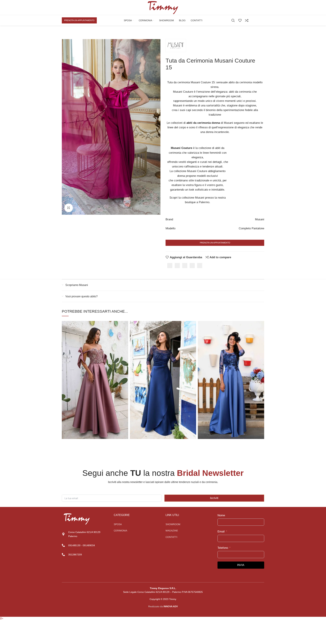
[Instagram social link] (262, 20)
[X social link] (177, 265)
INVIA (240, 565)
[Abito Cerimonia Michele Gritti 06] (231, 380)
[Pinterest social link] (184, 265)
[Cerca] (233, 20)
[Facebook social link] (259, 20)
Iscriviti (214, 498)
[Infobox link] (85, 545)
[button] (1, 618)
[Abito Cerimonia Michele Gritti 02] (95, 380)
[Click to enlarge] (68, 207)
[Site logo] (163, 7)
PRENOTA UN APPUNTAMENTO (79, 20)
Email (221, 531)
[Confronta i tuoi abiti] (246, 20)
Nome (221, 515)
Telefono (223, 547)
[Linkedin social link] (192, 265)
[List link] (137, 524)
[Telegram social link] (199, 265)
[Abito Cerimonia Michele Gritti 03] (163, 380)
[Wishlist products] (240, 20)
